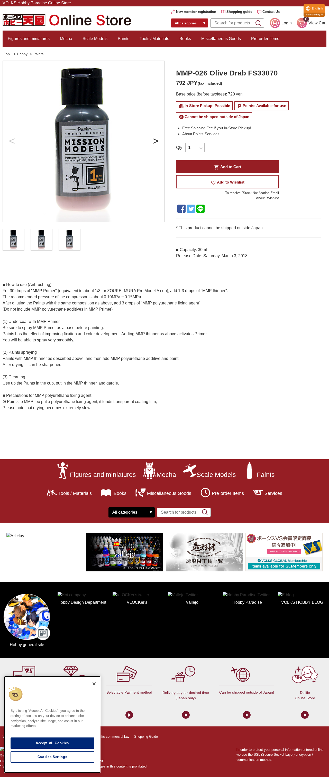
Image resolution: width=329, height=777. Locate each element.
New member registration (196, 12)
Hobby (22, 54)
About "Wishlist (267, 198)
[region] (52, 724)
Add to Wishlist (227, 182)
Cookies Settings (52, 757)
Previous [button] (11, 141)
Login (286, 23)
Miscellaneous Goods (221, 38)
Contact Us (271, 12)
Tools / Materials (154, 38)
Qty (179, 147)
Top (7, 54)
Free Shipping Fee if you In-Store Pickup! (216, 128)
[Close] (94, 683)
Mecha (66, 38)
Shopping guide (239, 12)
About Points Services (201, 134)
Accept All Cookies (52, 743)
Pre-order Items (265, 38)
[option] (83, 141)
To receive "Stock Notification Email (252, 193)
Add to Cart (227, 167)
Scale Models (95, 38)
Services (273, 493)
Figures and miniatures (29, 38)
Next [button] (155, 141)
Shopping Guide (146, 736)
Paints (123, 38)
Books (185, 38)
